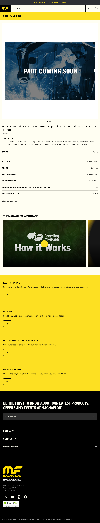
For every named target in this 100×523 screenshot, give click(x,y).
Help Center (10, 446)
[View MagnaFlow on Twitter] (5, 497)
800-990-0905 (9, 490)
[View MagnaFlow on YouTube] (12, 497)
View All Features (9, 201)
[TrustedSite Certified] (11, 504)
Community (9, 439)
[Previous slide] (4, 70)
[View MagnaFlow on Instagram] (18, 497)
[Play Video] (44, 243)
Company (8, 431)
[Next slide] (95, 70)
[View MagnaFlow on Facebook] (25, 497)
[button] (96, 8)
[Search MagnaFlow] (89, 8)
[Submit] (93, 416)
